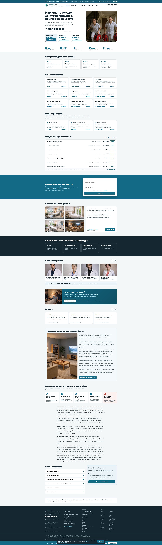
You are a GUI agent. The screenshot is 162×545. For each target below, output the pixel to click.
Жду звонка (100, 193)
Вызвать (51, 39)
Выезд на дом (85, 514)
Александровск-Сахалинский (112, 523)
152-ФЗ (105, 190)
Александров (111, 516)
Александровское (112, 520)
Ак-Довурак (103, 528)
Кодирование (85, 516)
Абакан (102, 512)
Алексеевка (111, 524)
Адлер (102, 522)
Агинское (102, 519)
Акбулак (102, 527)
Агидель (102, 518)
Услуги (68, 5)
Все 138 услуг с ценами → (110, 137)
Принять (101, 541)
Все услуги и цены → (68, 526)
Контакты (96, 5)
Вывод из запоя (67, 511)
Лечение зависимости (86, 511)
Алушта (110, 528)
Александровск (112, 519)
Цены (72, 5)
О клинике (90, 5)
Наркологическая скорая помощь (71, 514)
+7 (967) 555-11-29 (111, 4)
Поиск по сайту (85, 529)
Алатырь (111, 512)
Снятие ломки (67, 513)
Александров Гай (112, 518)
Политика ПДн (48, 539)
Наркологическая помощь (87, 513)
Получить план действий (102, 481)
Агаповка (102, 516)
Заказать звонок (82, 301)
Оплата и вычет (85, 528)
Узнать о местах (110, 229)
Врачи (76, 5)
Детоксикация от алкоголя (69, 524)
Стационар (84, 519)
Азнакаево (103, 524)
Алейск (110, 515)
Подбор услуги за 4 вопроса (88, 526)
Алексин (111, 525)
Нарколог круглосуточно (69, 516)
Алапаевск (111, 511)
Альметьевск (111, 529)
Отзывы (81, 5)
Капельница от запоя (68, 520)
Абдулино (102, 514)
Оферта (53, 539)
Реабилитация (85, 517)
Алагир (102, 530)
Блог (85, 5)
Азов (101, 526)
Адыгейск (102, 523)
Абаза (102, 511)
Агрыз (102, 520)
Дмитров (115, 1)
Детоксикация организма (69, 521)
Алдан (110, 514)
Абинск (102, 515)
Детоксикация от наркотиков (70, 523)
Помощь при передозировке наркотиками (69, 518)
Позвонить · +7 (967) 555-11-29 (87, 377)
